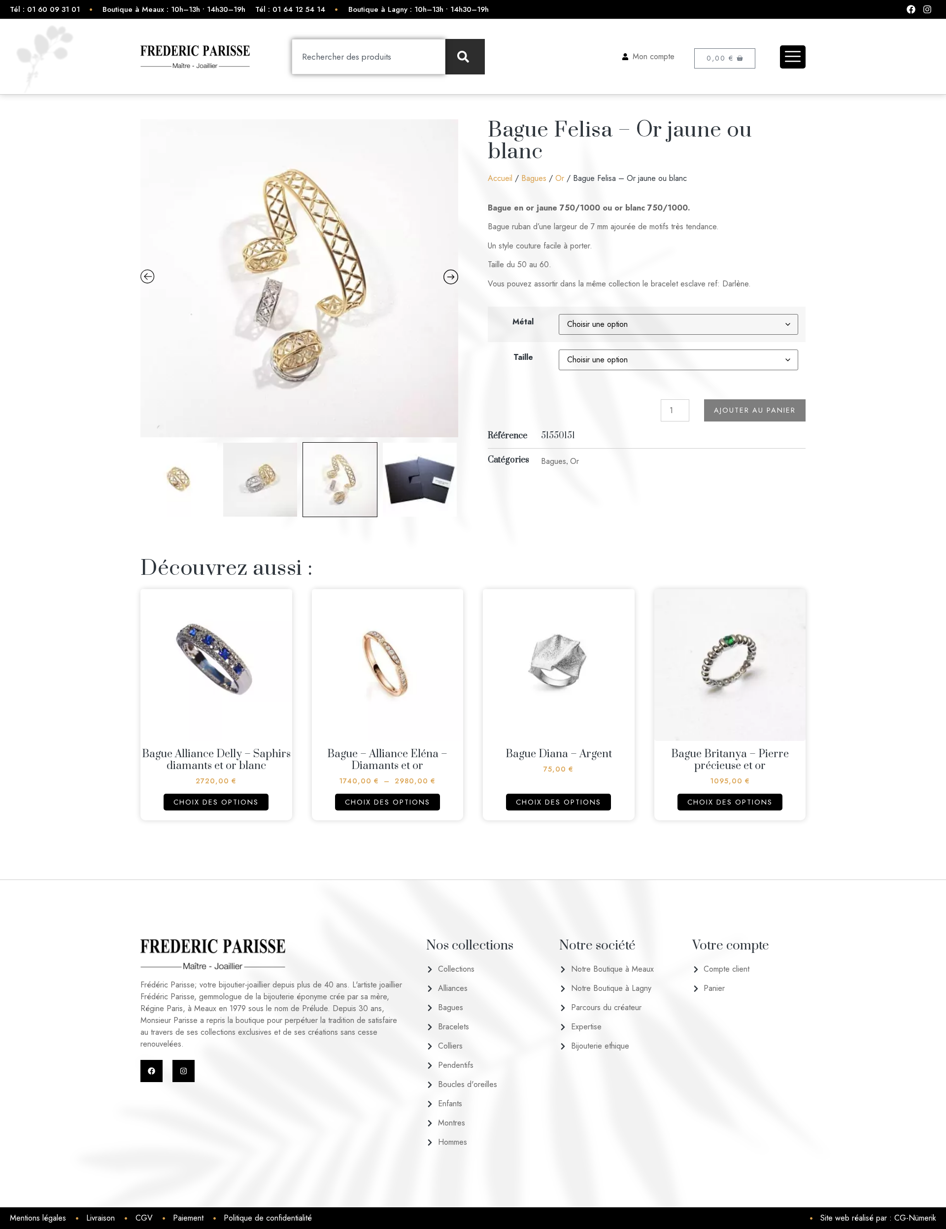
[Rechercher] (465, 56)
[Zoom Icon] (299, 278)
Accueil (500, 178)
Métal (523, 321)
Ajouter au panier (755, 410)
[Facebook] (151, 1071)
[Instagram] (183, 1071)
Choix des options (216, 802)
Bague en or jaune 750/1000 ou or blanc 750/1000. (589, 207)
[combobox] (368, 56)
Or (559, 178)
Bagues (533, 178)
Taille (523, 357)
